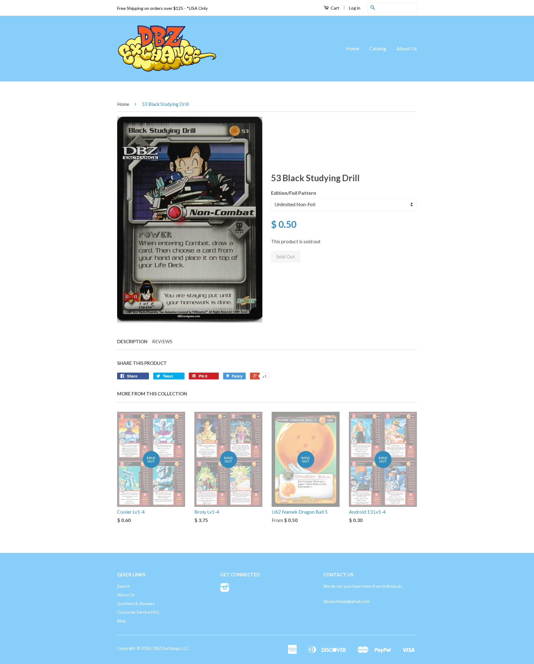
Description (132, 341)
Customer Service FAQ (138, 612)
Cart (334, 7)
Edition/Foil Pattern (293, 193)
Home (352, 48)
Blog (121, 620)
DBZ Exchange (166, 648)
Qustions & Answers (136, 603)
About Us (406, 48)
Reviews (162, 341)
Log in (354, 7)
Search (123, 586)
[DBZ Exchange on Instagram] (225, 589)
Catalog (377, 48)
